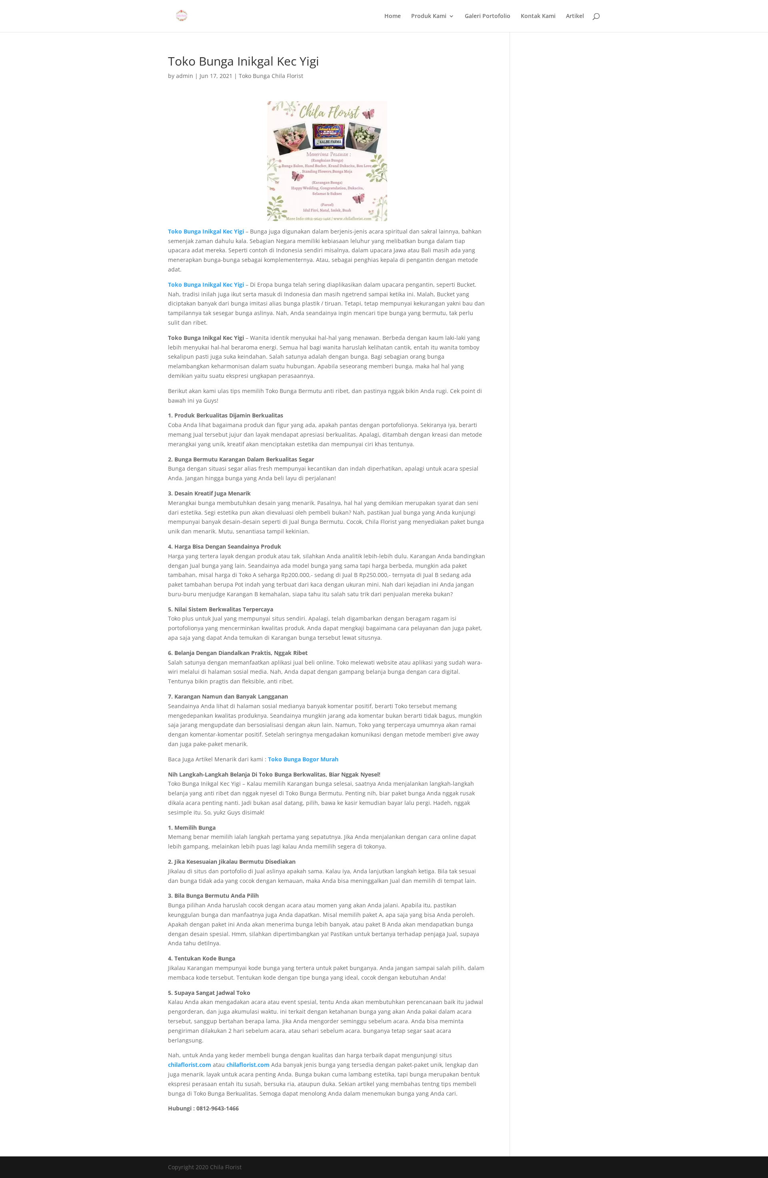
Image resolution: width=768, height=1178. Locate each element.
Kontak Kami (538, 16)
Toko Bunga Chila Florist (271, 76)
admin (184, 76)
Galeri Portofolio (487, 16)
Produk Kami (428, 16)
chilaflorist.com (248, 1064)
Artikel (575, 16)
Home (392, 16)
